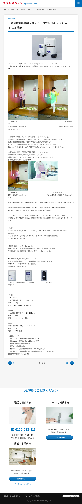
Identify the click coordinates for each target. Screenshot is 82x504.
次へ (67, 363)
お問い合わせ (59, 438)
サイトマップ (27, 496)
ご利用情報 (36, 496)
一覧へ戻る (41, 363)
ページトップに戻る (71, 496)
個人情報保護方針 (15, 496)
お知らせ (13, 9)
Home (4, 9)
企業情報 (5, 496)
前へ (14, 363)
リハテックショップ (22, 484)
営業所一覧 (21, 479)
